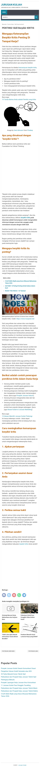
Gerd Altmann (18, 130)
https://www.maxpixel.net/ (25, 319)
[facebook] (4, 595)
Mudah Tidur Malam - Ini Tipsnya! (15, 291)
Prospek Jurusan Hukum (25, 395)
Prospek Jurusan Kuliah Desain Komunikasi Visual (18, 668)
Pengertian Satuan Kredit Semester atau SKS (16, 671)
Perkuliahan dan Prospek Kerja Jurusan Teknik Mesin (19, 688)
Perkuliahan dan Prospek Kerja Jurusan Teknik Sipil (18, 677)
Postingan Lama (33, 651)
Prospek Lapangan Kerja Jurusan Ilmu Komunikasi (18, 682)
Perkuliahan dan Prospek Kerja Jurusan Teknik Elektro (19, 691)
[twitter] (9, 595)
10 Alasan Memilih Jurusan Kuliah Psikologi (17, 416)
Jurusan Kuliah (11, 4)
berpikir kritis (25, 217)
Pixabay (30, 130)
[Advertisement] (20, 169)
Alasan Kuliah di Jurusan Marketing (19, 409)
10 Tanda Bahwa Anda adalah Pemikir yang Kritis (19, 99)
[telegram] (24, 595)
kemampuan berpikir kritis (28, 67)
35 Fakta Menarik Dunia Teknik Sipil (13, 674)
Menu (4, 12)
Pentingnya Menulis (8, 680)
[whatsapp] (19, 595)
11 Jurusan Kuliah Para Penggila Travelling (16, 685)
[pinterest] (14, 595)
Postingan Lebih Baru (8, 651)
